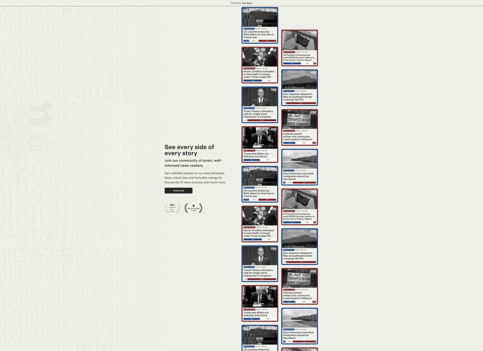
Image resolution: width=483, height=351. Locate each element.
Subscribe (178, 190)
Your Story (247, 3)
